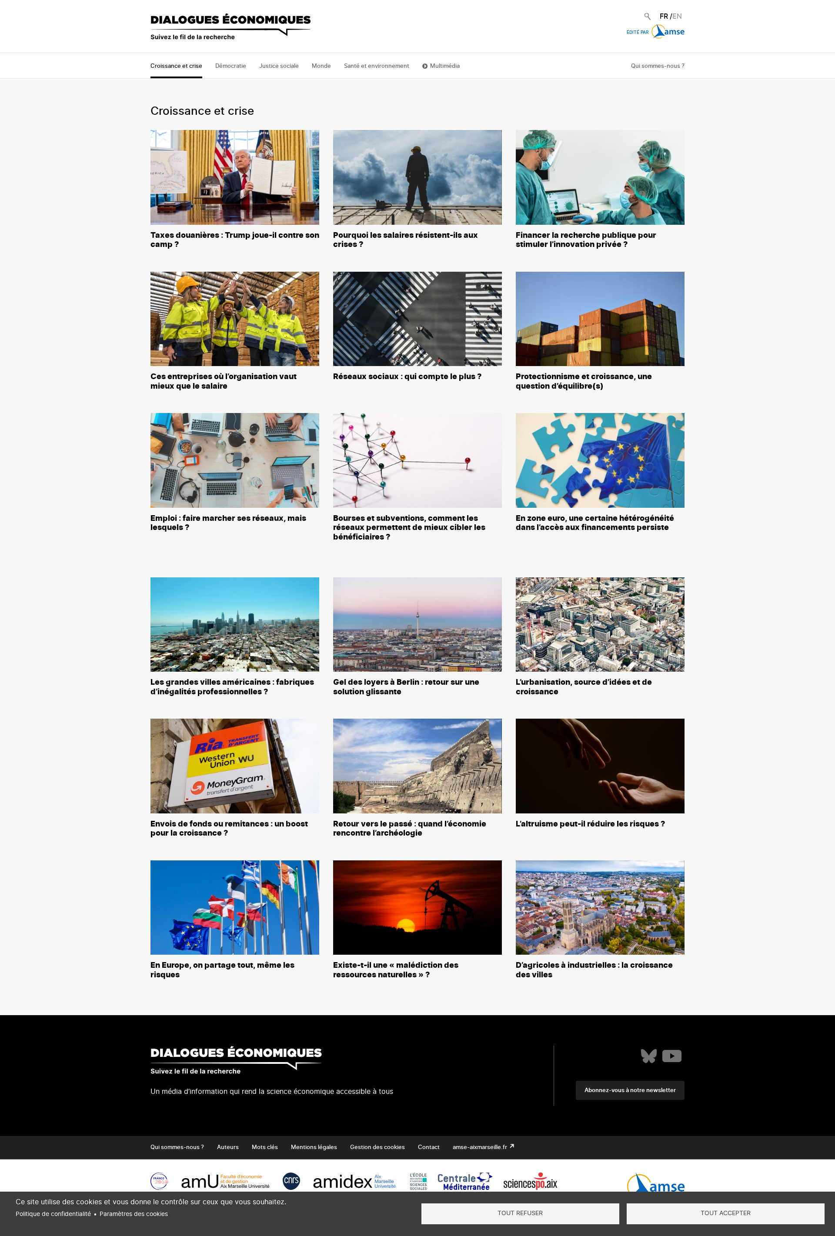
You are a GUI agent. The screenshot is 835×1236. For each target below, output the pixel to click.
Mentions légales (314, 1147)
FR (664, 16)
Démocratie (230, 66)
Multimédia (445, 66)
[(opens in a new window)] (648, 1056)
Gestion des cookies (377, 1147)
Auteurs (228, 1147)
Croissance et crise (176, 66)
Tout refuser (520, 1213)
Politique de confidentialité (53, 1214)
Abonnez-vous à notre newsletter (630, 1090)
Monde (321, 66)
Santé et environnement (376, 66)
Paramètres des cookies (134, 1214)
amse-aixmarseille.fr (480, 1147)
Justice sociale (279, 66)
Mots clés (265, 1147)
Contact (429, 1147)
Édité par (638, 32)
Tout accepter (726, 1213)
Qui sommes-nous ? (658, 66)
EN (677, 16)
